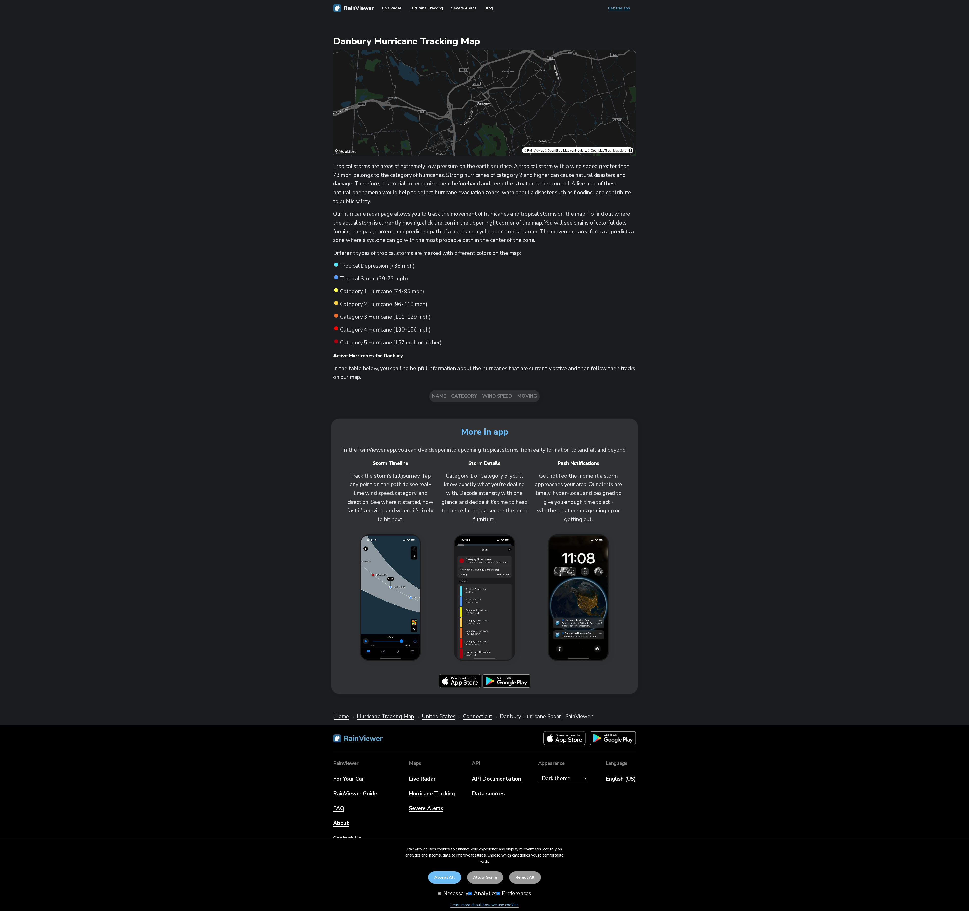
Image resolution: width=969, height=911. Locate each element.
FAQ (338, 808)
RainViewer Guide (355, 793)
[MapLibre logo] (346, 151)
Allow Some (485, 877)
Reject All (525, 877)
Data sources (488, 793)
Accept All (444, 877)
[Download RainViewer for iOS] (460, 686)
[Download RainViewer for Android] (506, 686)
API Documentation (496, 779)
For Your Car (348, 779)
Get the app (619, 8)
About (341, 823)
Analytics (484, 893)
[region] (484, 103)
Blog (488, 8)
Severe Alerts (426, 808)
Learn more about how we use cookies (484, 905)
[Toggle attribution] (630, 150)
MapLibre (619, 150)
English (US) (621, 779)
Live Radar (422, 779)
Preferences (516, 893)
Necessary (455, 893)
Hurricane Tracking (432, 793)
